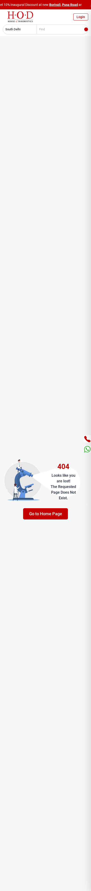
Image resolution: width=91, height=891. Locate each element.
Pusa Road (70, 5)
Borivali (55, 5)
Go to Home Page (45, 513)
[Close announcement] (86, 4)
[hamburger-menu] (5, 18)
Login (81, 17)
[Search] (86, 29)
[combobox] (18, 29)
